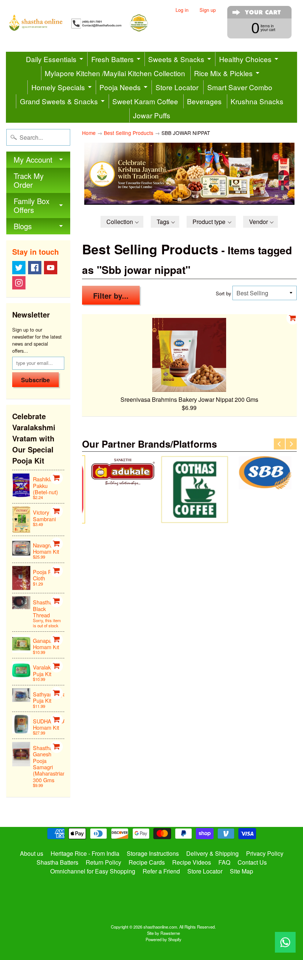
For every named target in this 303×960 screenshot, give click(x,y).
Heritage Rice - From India (85, 853)
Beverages (204, 101)
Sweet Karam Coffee (145, 101)
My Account (33, 159)
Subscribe (35, 380)
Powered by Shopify (163, 939)
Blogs (23, 226)
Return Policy (103, 862)
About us (31, 853)
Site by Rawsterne (163, 933)
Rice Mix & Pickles (223, 73)
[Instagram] (18, 282)
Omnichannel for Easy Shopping (92, 871)
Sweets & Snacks (176, 59)
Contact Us (252, 862)
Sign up (208, 10)
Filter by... (111, 295)
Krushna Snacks (257, 101)
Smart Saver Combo (239, 87)
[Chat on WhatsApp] (285, 942)
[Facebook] (34, 267)
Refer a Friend (161, 871)
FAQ (224, 862)
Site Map (241, 871)
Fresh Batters (112, 59)
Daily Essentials (51, 59)
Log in (182, 10)
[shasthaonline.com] (85, 23)
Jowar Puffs (151, 115)
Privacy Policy (264, 853)
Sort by (223, 293)
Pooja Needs (120, 87)
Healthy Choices (245, 59)
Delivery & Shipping (212, 853)
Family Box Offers (32, 205)
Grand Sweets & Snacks (59, 101)
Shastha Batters (57, 862)
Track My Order (29, 180)
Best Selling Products (128, 132)
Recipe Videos (191, 862)
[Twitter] (18, 267)
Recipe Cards (147, 862)
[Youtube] (50, 267)
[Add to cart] (56, 478)
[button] (122, 222)
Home (89, 132)
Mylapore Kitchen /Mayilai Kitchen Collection (115, 73)
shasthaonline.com (160, 927)
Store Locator (177, 87)
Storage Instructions (153, 853)
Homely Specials (58, 87)
